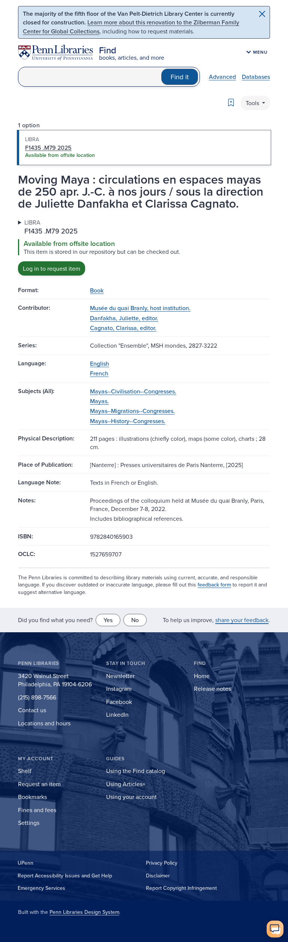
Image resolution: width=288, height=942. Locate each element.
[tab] (144, 147)
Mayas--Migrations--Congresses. (132, 411)
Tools (253, 103)
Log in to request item (51, 268)
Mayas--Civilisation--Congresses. (133, 391)
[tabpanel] (144, 247)
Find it (180, 76)
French (99, 373)
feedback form (214, 584)
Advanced (222, 76)
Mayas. (99, 401)
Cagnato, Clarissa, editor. (123, 328)
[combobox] (90, 77)
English (99, 363)
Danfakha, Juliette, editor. (124, 318)
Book (97, 290)
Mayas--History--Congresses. (127, 421)
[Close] (262, 13)
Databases (256, 76)
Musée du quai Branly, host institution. (140, 308)
